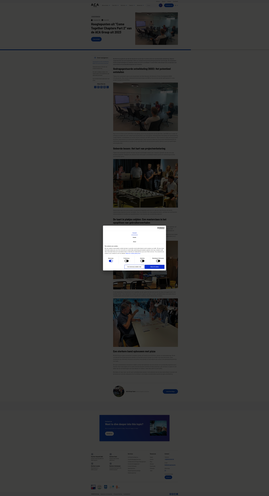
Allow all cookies (154, 266)
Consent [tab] (134, 232)
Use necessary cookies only (134, 266)
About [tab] (134, 241)
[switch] (127, 261)
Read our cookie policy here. (133, 253)
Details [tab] (134, 237)
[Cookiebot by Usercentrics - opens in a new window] (158, 228)
